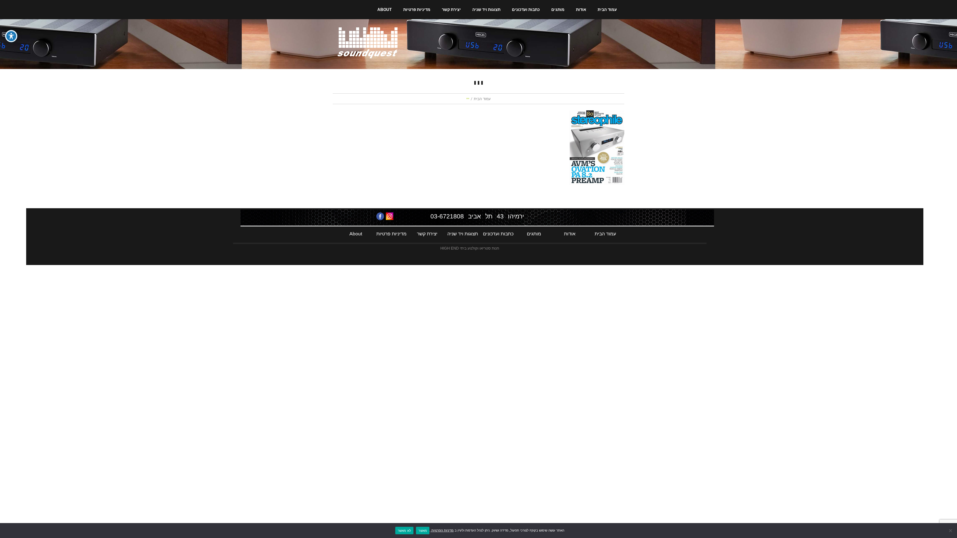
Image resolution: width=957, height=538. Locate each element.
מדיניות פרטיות (416, 9)
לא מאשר (404, 531)
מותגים (557, 9)
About (384, 9)
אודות (581, 9)
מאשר (422, 531)
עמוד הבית (607, 9)
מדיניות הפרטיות (442, 530)
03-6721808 (447, 216)
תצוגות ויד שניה (486, 9)
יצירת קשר (451, 9)
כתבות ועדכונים (526, 9)
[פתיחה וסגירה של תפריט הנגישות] (11, 36)
